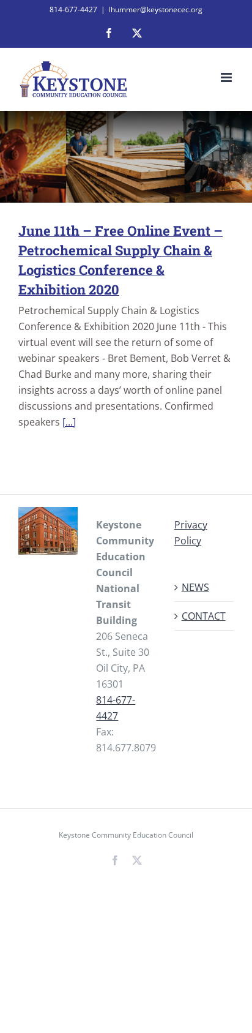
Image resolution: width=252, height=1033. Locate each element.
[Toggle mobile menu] (227, 77)
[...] (69, 422)
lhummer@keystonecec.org (155, 9)
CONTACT (204, 616)
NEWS (195, 587)
